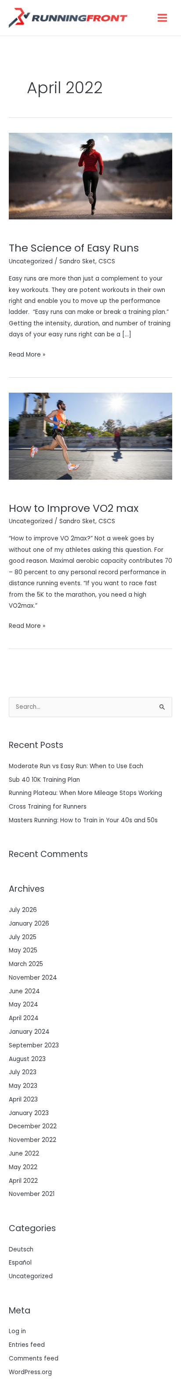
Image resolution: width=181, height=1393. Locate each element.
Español (20, 1262)
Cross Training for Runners (48, 806)
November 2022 (32, 1140)
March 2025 (26, 964)
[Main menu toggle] (162, 18)
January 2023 (29, 1113)
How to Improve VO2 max (73, 508)
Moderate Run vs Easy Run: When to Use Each (76, 766)
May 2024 (23, 1004)
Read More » (27, 354)
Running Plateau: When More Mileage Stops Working (85, 793)
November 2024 (33, 978)
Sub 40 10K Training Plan (44, 780)
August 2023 (27, 1059)
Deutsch (21, 1249)
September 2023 (34, 1045)
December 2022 (33, 1126)
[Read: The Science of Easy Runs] (90, 175)
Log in (17, 1331)
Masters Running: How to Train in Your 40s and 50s (83, 820)
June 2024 (24, 991)
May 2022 (23, 1167)
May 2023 (23, 1086)
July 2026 (23, 910)
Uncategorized (31, 261)
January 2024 (29, 1032)
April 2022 (23, 1181)
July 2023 (22, 1072)
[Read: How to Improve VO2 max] (90, 436)
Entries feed (27, 1345)
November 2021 (31, 1194)
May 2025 (23, 950)
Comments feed (33, 1358)
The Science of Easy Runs (74, 248)
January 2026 (29, 923)
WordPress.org (30, 1372)
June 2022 (24, 1153)
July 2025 (22, 937)
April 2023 (23, 1099)
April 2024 (24, 1018)
